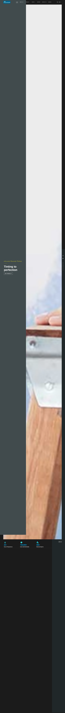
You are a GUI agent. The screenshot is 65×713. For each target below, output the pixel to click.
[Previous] (59, 542)
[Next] (61, 542)
